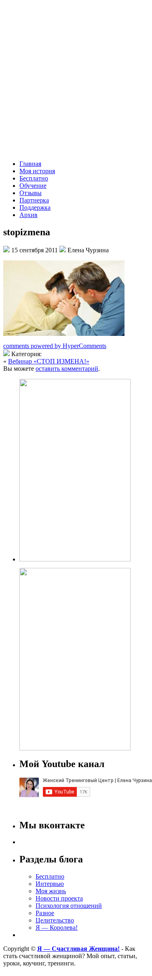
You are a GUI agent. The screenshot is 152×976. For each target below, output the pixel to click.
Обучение (32, 185)
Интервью (50, 883)
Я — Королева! (57, 927)
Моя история (37, 171)
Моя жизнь (51, 891)
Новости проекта (59, 898)
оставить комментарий (67, 368)
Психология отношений (69, 905)
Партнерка (34, 200)
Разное (45, 912)
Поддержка (35, 207)
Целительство (55, 920)
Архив (28, 214)
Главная (30, 163)
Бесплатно (33, 178)
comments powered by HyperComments (54, 345)
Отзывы (30, 192)
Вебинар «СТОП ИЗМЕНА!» (48, 361)
